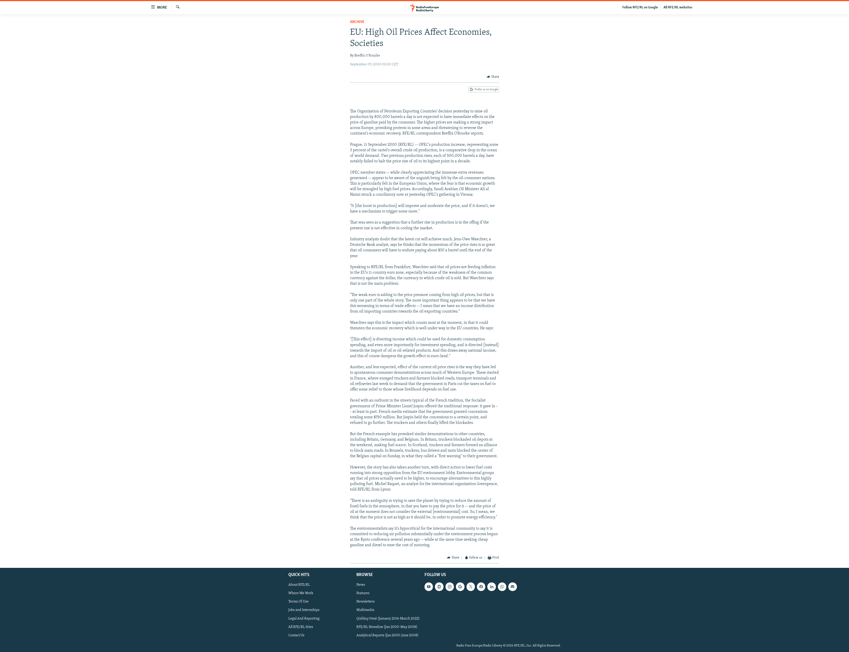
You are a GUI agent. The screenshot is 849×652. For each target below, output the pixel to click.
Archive (357, 22)
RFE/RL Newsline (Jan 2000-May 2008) (386, 627)
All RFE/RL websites (678, 7)
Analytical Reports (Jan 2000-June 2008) (387, 635)
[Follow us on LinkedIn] (491, 586)
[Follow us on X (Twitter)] (471, 586)
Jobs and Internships (303, 610)
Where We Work (300, 593)
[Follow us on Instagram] (450, 586)
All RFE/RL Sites (300, 627)
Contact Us (296, 635)
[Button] (493, 77)
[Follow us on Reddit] (439, 586)
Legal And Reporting (303, 618)
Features (362, 593)
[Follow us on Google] (460, 586)
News (360, 585)
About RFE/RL (299, 585)
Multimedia (365, 610)
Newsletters (365, 601)
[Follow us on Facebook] (481, 586)
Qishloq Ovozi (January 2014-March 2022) (388, 618)
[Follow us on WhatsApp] (502, 586)
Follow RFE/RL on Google (640, 7)
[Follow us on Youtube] (428, 586)
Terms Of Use (298, 601)
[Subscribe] (512, 586)
